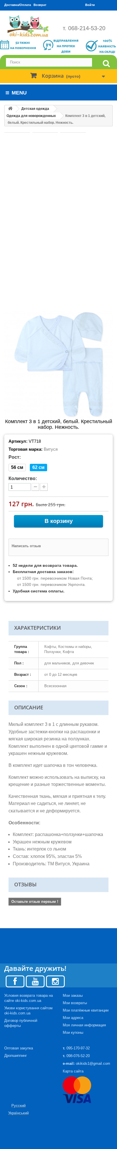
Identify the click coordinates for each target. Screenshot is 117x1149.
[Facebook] (15, 981)
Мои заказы (73, 995)
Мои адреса (73, 1018)
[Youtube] (35, 981)
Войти (90, 5)
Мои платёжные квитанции (85, 1010)
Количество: (23, 478)
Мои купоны (73, 1032)
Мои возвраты (75, 1003)
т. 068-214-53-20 (84, 28)
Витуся (51, 449)
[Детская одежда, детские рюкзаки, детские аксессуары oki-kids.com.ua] (29, 26)
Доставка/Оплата (17, 5)
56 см (17, 467)
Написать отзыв (26, 546)
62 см (38, 467)
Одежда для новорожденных (31, 116)
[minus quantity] (35, 487)
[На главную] (10, 108)
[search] (106, 63)
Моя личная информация (84, 1025)
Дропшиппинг (15, 1055)
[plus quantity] (44, 487)
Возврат (40, 5)
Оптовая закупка (18, 1048)
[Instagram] (55, 981)
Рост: (15, 457)
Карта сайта (73, 1071)
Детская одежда (35, 109)
